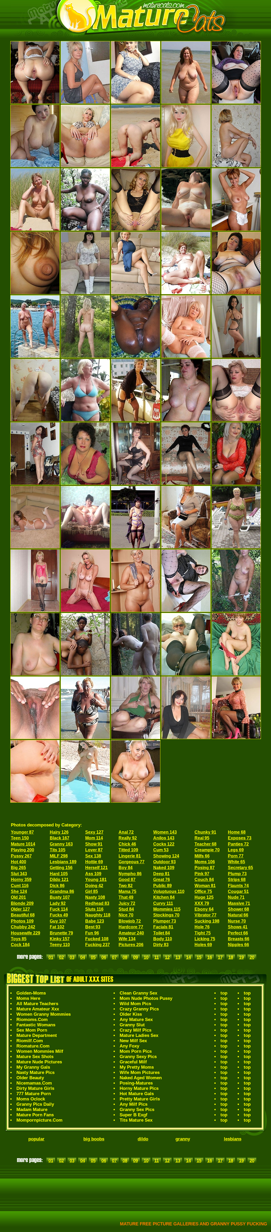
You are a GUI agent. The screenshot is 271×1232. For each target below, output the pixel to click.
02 (61, 957)
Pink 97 (202, 873)
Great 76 (161, 879)
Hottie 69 (94, 862)
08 (125, 957)
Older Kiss (131, 1014)
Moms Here (28, 998)
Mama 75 (127, 891)
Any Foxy (129, 1046)
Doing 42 (94, 885)
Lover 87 (94, 850)
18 (230, 957)
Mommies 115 (166, 909)
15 (199, 957)
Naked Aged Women (141, 1077)
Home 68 (237, 832)
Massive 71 (239, 903)
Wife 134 (127, 939)
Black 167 (59, 838)
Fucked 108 (97, 939)
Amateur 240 (131, 933)
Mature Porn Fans (35, 1114)
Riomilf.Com (29, 1040)
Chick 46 (127, 844)
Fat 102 (57, 927)
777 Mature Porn (33, 1093)
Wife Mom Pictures (140, 1072)
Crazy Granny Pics (139, 1008)
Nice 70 (126, 915)
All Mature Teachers (37, 1003)
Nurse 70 (237, 921)
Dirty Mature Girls (35, 1088)
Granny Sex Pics (137, 1109)
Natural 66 (238, 915)
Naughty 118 (97, 915)
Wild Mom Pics (135, 1003)
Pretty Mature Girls (140, 1098)
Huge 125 (204, 897)
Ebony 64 (204, 909)
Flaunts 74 (238, 885)
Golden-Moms (31, 993)
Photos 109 (22, 921)
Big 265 (18, 867)
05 (93, 957)
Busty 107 (60, 897)
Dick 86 (57, 885)
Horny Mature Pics (139, 1088)
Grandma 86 (62, 891)
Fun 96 (92, 933)
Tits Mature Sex (136, 1120)
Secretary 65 (240, 867)
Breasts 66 (238, 939)
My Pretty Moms (137, 1067)
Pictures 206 (131, 944)
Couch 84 (204, 879)
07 (114, 957)
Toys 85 (18, 939)
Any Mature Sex (136, 1019)
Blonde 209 (22, 903)
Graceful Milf (133, 1061)
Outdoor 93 (164, 862)
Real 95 (202, 838)
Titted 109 (128, 850)
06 (103, 957)
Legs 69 (236, 850)
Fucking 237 (97, 944)
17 (220, 957)
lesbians (232, 1138)
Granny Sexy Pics (138, 1056)
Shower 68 (238, 909)
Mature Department (36, 1035)
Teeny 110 (60, 944)
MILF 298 (59, 856)
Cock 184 (20, 944)
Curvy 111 (163, 903)
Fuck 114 (59, 909)
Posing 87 (205, 867)
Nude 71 (236, 897)
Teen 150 (20, 838)
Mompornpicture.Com (39, 1120)
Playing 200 (22, 850)
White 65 (236, 862)
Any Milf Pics (133, 1104)
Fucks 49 (59, 915)
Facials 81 (163, 927)
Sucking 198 (207, 921)
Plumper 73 (164, 921)
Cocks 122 (163, 844)
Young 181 (96, 879)
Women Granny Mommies (43, 1014)
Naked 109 (163, 867)
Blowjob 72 (130, 921)
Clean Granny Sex (138, 993)
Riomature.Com (32, 1046)
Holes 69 (203, 944)
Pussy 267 (21, 856)
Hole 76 (202, 927)
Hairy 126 (59, 832)
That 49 (126, 897)
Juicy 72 (127, 903)
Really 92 (128, 838)
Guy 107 (58, 921)
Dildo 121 (59, 879)
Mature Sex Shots (34, 1056)
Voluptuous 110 (168, 891)
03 (72, 957)
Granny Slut (132, 1024)
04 (82, 957)
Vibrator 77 (205, 915)
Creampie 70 (207, 850)
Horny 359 (21, 879)
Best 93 (92, 927)
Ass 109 (93, 873)
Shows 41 (237, 927)
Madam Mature (31, 1109)
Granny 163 (61, 844)
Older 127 (20, 909)
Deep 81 (161, 873)
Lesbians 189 (63, 862)
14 (188, 957)
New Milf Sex (133, 1040)
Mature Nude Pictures (39, 1061)
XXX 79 (202, 903)
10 (146, 957)
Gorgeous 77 (131, 862)
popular (36, 1138)
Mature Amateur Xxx (37, 1008)
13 (177, 957)
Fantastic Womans (35, 1024)
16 (209, 957)
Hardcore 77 (131, 927)
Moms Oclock (30, 1098)
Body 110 (162, 939)
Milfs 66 (202, 856)
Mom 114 (94, 838)
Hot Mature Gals (137, 1093)
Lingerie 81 (130, 856)
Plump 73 (237, 873)
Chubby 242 (23, 927)
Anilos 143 (163, 838)
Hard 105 (59, 873)
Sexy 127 (94, 832)
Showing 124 (166, 856)
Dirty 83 (161, 944)
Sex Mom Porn (31, 1030)
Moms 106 (205, 862)
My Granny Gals (33, 1067)
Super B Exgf (133, 1114)
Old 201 (18, 897)
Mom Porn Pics (136, 1051)
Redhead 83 (97, 903)
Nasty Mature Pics (35, 1072)
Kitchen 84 (164, 897)
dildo (143, 1138)
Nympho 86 (130, 873)
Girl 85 (91, 891)
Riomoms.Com (32, 1019)
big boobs (93, 1138)
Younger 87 (22, 832)
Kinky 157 (60, 939)
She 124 (19, 891)
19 (241, 957)
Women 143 (165, 832)
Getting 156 (61, 867)
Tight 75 (203, 933)
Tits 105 (57, 850)
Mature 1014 (23, 844)
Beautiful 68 (23, 915)
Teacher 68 (205, 844)
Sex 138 (93, 856)
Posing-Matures (136, 1083)
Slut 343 (19, 873)
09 (135, 957)
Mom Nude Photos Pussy (146, 998)
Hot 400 (18, 862)
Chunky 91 (205, 832)
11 (156, 957)
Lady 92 (58, 903)
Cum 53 (161, 850)
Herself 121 (96, 867)
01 (50, 957)
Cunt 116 (20, 885)
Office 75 (203, 891)
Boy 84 (126, 867)
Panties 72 (238, 844)
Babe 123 (94, 921)
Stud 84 (126, 909)
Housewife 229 (25, 933)
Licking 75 (205, 939)
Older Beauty (30, 1077)
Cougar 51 (238, 891)
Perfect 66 (238, 933)
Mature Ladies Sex (139, 1035)
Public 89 (162, 885)
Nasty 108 (95, 897)
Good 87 (127, 879)
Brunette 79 (61, 933)
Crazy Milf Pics (135, 1030)
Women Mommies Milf (39, 1051)
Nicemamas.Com (34, 1083)
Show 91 (93, 844)
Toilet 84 (161, 933)
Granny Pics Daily (35, 1104)
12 (167, 957)
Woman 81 (205, 885)
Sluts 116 (94, 909)
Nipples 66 (238, 944)
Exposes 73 (239, 838)
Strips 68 (237, 879)
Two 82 (126, 885)
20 (252, 957)
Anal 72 (126, 832)
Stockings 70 (166, 915)
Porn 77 (235, 856)
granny (182, 1138)
